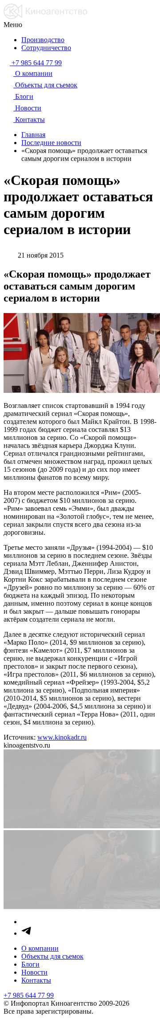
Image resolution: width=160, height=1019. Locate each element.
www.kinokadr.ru (62, 737)
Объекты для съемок (52, 956)
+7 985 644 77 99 (29, 995)
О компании (40, 948)
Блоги (30, 964)
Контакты (36, 980)
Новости (34, 972)
